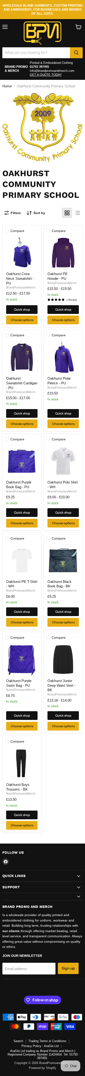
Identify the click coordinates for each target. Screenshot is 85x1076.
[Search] (76, 52)
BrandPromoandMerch (20, 287)
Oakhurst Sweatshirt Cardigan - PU (21, 383)
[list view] (77, 213)
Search (18, 1041)
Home (7, 86)
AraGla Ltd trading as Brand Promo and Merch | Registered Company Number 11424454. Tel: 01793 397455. (43, 1054)
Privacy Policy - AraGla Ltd (40, 1046)
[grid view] (67, 213)
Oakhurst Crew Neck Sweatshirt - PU (20, 278)
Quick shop (22, 309)
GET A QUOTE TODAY (46, 75)
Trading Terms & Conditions (47, 1041)
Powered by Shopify (42, 1068)
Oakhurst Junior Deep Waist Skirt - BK (61, 685)
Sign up (68, 968)
